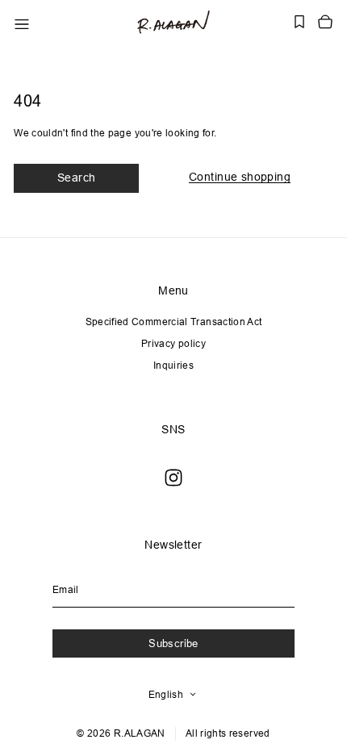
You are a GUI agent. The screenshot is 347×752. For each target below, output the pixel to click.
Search (76, 177)
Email (65, 589)
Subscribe (173, 643)
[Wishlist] (299, 21)
